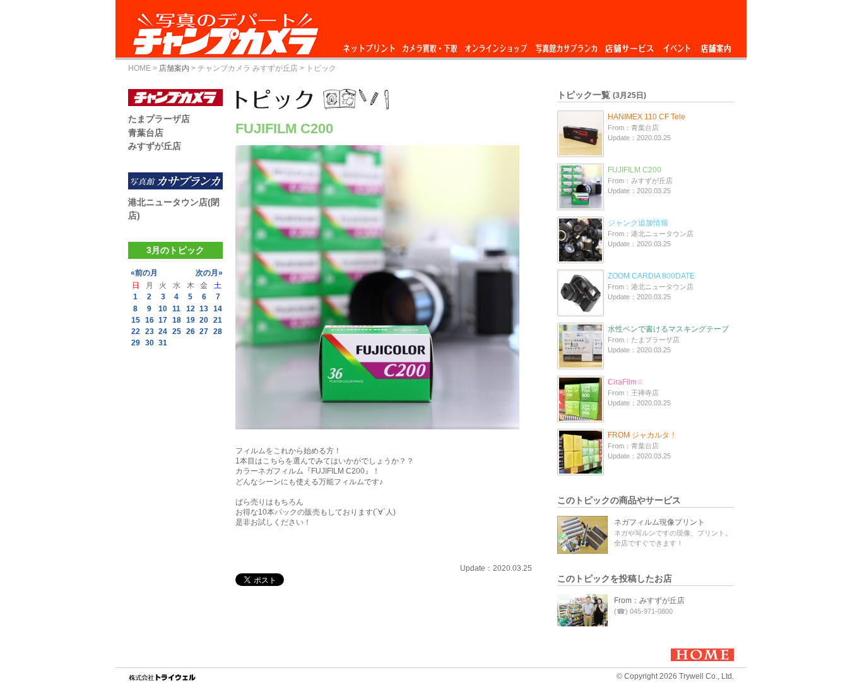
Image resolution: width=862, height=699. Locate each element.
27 (203, 331)
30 (149, 342)
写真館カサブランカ (566, 45)
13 (203, 308)
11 (176, 308)
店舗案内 (716, 45)
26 (190, 331)
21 (217, 320)
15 (135, 320)
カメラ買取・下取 (430, 45)
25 (176, 331)
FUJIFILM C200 (634, 169)
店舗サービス (629, 45)
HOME (139, 68)
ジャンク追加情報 (638, 222)
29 (135, 342)
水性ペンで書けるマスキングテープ (668, 329)
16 (149, 320)
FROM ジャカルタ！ (642, 435)
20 (203, 320)
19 (190, 320)
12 (190, 308)
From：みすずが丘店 (649, 600)
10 (162, 308)
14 (217, 308)
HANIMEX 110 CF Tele (646, 116)
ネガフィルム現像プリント (659, 522)
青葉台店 (145, 133)
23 (149, 331)
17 (162, 320)
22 (135, 331)
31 (162, 342)
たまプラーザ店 (159, 119)
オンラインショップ (495, 45)
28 (217, 331)
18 (176, 320)
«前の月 (144, 272)
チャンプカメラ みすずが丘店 (248, 68)
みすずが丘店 (154, 146)
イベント (677, 45)
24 (162, 331)
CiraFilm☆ (626, 382)
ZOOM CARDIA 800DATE (651, 276)
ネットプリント (371, 45)
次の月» (209, 272)
